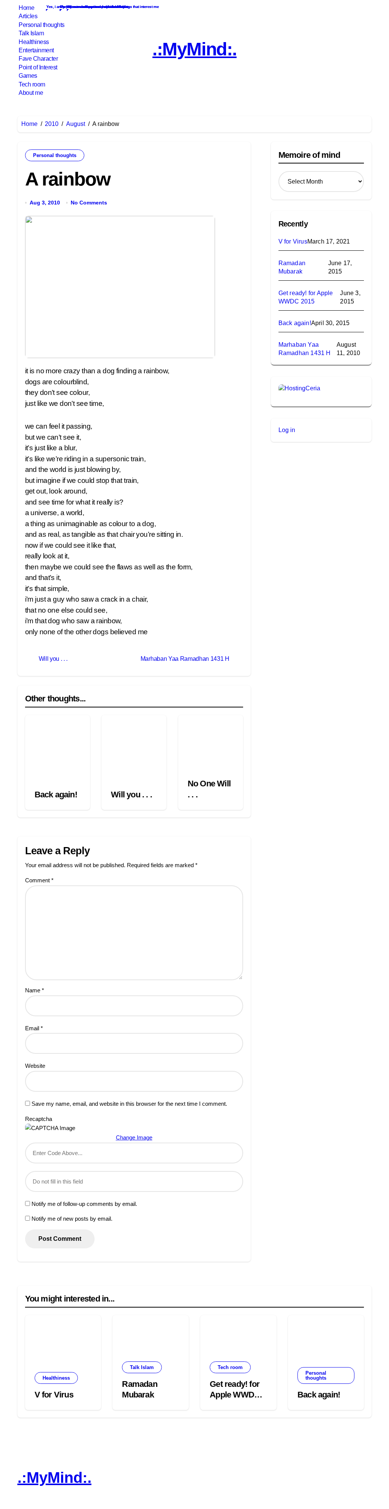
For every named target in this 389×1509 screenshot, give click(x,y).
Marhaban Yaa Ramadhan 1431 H (304, 348)
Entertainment (35, 50)
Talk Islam (30, 33)
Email (34, 1028)
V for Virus (292, 241)
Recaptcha (38, 1119)
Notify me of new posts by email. (72, 1218)
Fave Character (37, 58)
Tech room (31, 84)
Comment (39, 880)
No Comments (89, 203)
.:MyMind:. (194, 49)
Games (27, 75)
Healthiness (33, 42)
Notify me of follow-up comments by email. (84, 1204)
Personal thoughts (41, 25)
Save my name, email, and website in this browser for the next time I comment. (129, 1103)
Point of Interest (37, 67)
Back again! (56, 794)
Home (26, 8)
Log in (286, 430)
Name (34, 990)
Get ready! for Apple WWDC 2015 (305, 297)
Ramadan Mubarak (291, 267)
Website (35, 1066)
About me (30, 93)
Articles (27, 16)
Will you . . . (131, 794)
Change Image (134, 1137)
